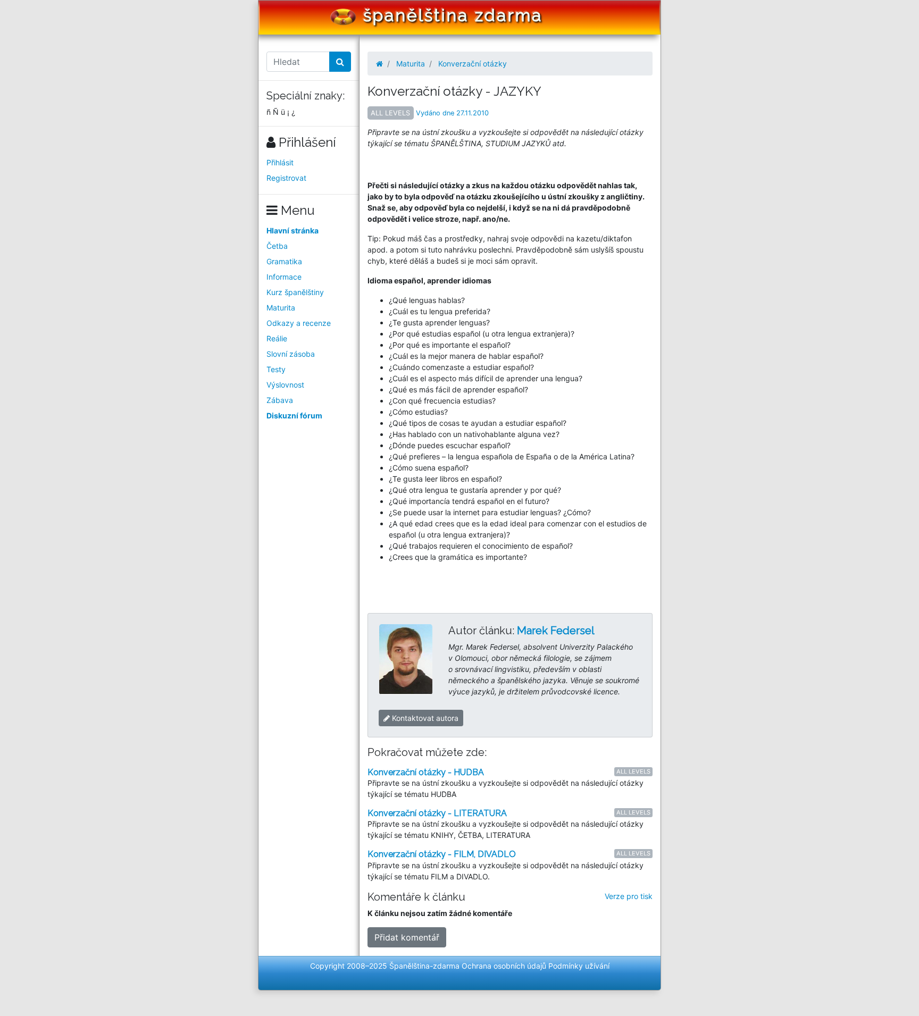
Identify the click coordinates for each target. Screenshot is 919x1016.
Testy (276, 369)
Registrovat (286, 177)
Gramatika (284, 261)
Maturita (280, 307)
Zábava (279, 400)
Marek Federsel (556, 630)
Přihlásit (280, 162)
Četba (277, 245)
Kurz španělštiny (295, 292)
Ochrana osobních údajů (504, 965)
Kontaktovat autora (424, 718)
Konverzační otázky (472, 63)
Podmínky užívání (578, 965)
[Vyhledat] (340, 62)
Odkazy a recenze (298, 323)
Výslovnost (285, 384)
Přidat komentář (406, 937)
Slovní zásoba (290, 353)
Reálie (276, 338)
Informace (284, 276)
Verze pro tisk (629, 896)
